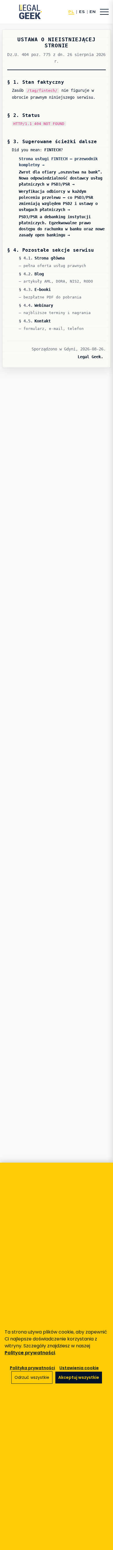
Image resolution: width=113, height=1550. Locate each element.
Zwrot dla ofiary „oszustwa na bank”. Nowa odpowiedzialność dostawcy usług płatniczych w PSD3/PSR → (60, 178)
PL (71, 12)
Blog (39, 274)
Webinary (43, 305)
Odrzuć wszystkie (31, 1377)
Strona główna (49, 258)
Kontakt (42, 321)
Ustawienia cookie (79, 1368)
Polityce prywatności (30, 1352)
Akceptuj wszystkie (78, 1377)
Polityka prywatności (32, 1368)
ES (82, 12)
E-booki (42, 289)
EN (93, 12)
